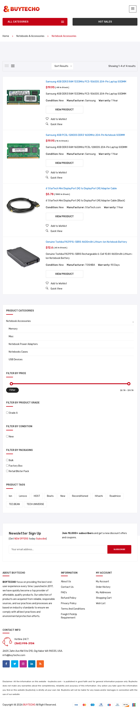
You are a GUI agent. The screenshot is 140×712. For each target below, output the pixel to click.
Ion (10, 496)
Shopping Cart (104, 597)
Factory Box (16, 465)
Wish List (101, 603)
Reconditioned (80, 496)
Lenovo (23, 496)
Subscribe (119, 549)
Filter (12, 390)
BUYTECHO (29, 704)
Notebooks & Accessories (30, 36)
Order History (103, 587)
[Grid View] (6, 66)
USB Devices (16, 359)
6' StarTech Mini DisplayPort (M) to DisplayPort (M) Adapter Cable (81, 188)
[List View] (13, 66)
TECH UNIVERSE (35, 504)
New (11, 436)
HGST (37, 496)
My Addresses (103, 592)
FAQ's (64, 592)
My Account (102, 581)
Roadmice (115, 496)
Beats (50, 496)
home (6, 36)
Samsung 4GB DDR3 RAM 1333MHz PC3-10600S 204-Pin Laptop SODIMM (86, 81)
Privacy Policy (68, 603)
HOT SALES (105, 21)
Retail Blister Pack (19, 471)
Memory (13, 328)
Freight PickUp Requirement (69, 616)
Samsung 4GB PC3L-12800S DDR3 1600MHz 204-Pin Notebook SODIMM (85, 135)
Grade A (13, 412)
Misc (11, 336)
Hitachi (99, 496)
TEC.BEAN (14, 504)
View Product (64, 109)
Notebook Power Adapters (23, 344)
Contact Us (67, 587)
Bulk (11, 460)
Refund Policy (68, 597)
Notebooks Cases (18, 351)
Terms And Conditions (73, 608)
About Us (66, 581)
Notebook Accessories (18, 321)
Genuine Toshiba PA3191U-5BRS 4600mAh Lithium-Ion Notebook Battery (86, 241)
